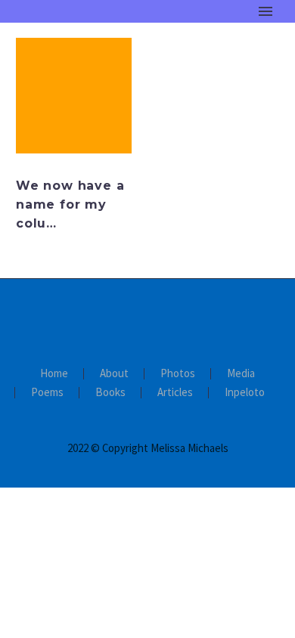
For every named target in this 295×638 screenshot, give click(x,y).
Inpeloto (245, 392)
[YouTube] (197, 320)
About (114, 373)
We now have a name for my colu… (70, 204)
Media (241, 373)
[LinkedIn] (118, 320)
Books (110, 392)
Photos (177, 373)
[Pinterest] (177, 320)
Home (208, 34)
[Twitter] (138, 320)
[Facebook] (98, 320)
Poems (47, 392)
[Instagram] (157, 320)
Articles (175, 392)
